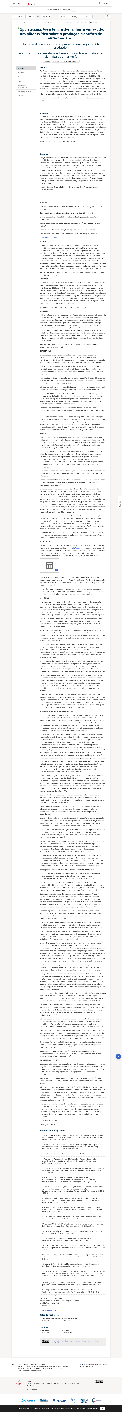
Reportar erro (120, 502)
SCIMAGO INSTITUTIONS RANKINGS (65, 61)
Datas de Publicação (24, 92)
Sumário (20, 17)
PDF (86, 17)
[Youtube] (36, 1390)
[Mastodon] (29, 1390)
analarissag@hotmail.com (49, 1310)
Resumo (63, 17)
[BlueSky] (27, 1390)
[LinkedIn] (32, 1390)
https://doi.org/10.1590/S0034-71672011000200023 (71, 23)
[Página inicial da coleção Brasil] (18, 1385)
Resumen (21, 77)
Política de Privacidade (90, 1408)
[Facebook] (34, 1390)
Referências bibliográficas (22, 86)
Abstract (21, 72)
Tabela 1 (78, 548)
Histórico (21, 96)
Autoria (47, 61)
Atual (38, 17)
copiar (93, 23)
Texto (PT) (75, 17)
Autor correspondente (48, 238)
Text (19, 81)
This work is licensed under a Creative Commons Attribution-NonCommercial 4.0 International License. (75, 1342)
